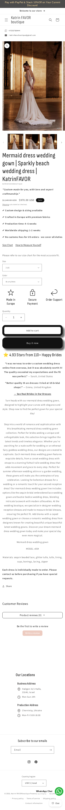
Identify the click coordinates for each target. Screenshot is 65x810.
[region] (32, 4)
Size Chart (7, 245)
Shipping (5, 204)
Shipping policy (49, 798)
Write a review (32, 633)
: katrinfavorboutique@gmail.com (22, 35)
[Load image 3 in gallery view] (49, 141)
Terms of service (33, 798)
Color (4, 275)
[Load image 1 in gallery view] (15, 141)
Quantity (6, 311)
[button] (6, 19)
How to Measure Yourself (28, 245)
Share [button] (9, 586)
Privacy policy (18, 798)
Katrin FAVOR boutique (20, 793)
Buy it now (32, 343)
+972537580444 (14, 30)
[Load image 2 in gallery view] (32, 141)
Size (4, 261)
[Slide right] (61, 142)
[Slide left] (3, 142)
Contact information (33, 803)
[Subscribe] (50, 750)
